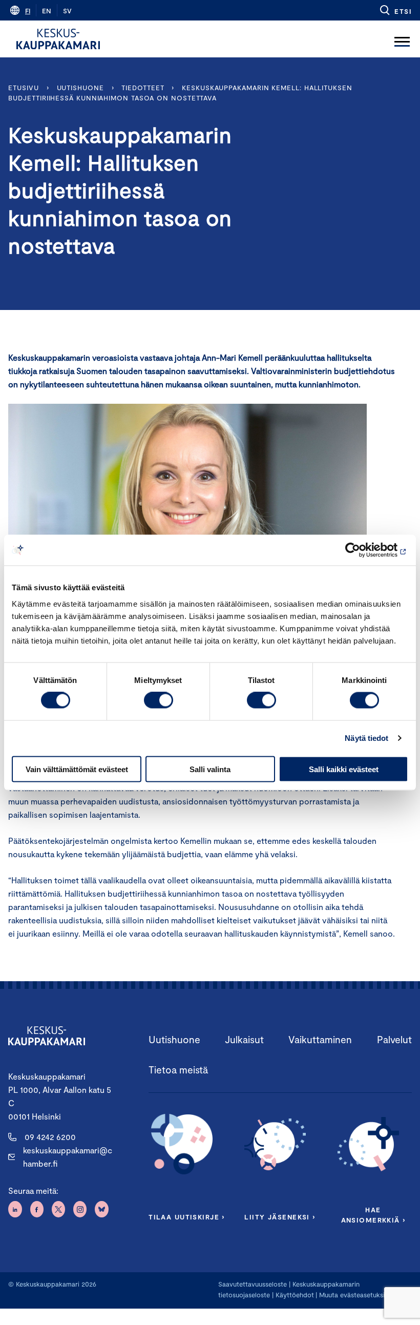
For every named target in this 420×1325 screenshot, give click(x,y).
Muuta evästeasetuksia (353, 1295)
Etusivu (23, 88)
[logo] (58, 39)
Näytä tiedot (366, 738)
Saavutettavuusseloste (252, 1284)
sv (67, 11)
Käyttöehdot (295, 1295)
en (46, 11)
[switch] (158, 700)
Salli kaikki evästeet (344, 768)
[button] (395, 10)
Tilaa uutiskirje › (187, 1217)
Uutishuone (80, 88)
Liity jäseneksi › (279, 1217)
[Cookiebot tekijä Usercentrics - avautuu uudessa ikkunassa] (363, 550)
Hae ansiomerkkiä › (373, 1215)
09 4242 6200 (50, 1137)
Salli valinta (210, 768)
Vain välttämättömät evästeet (77, 768)
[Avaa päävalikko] (402, 39)
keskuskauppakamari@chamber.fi (67, 1156)
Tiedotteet (142, 88)
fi (27, 11)
